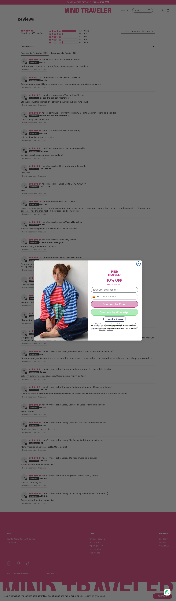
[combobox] (95, 296)
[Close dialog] (138, 264)
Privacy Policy (102, 330)
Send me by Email (114, 304)
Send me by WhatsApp (114, 312)
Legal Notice (110, 330)
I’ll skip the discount (114, 319)
